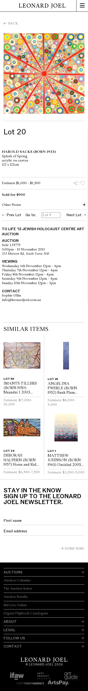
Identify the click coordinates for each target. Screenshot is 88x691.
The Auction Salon (18, 589)
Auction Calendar (17, 580)
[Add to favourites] (82, 183)
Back (13, 23)
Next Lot (73, 215)
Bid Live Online (15, 605)
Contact (13, 646)
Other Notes (11, 205)
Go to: (31, 215)
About (10, 621)
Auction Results (15, 597)
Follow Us (14, 638)
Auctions (13, 572)
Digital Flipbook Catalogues (26, 613)
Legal (9, 630)
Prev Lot (14, 215)
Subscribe (74, 549)
